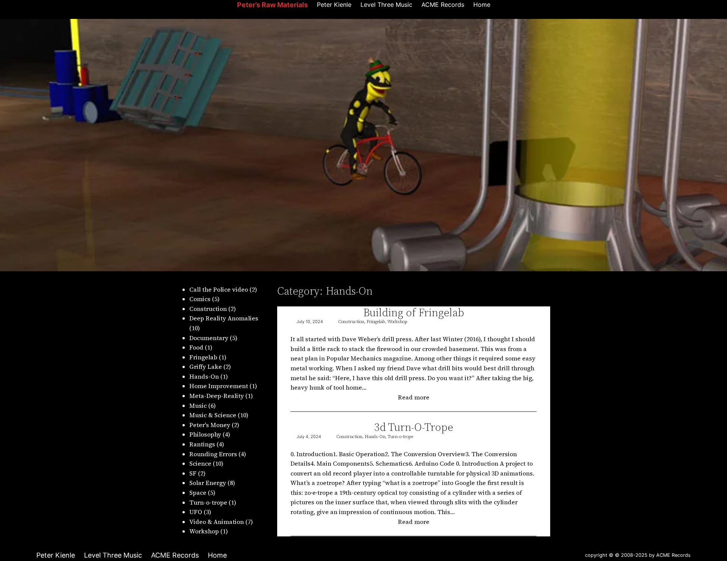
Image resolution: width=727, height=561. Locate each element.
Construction (208, 309)
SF (193, 473)
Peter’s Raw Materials (272, 5)
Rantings (202, 444)
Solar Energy (207, 483)
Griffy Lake (205, 366)
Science (200, 463)
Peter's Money (209, 425)
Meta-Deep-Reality (216, 396)
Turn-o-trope (208, 502)
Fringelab (203, 357)
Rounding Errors (213, 454)
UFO (195, 512)
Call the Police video (218, 289)
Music (198, 405)
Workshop (204, 531)
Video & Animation (216, 521)
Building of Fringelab (413, 312)
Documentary (208, 338)
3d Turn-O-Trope (413, 427)
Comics (200, 299)
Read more (416, 397)
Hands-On (204, 376)
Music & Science (212, 415)
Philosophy (205, 434)
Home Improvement (218, 386)
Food (196, 347)
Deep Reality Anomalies (223, 318)
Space (197, 492)
